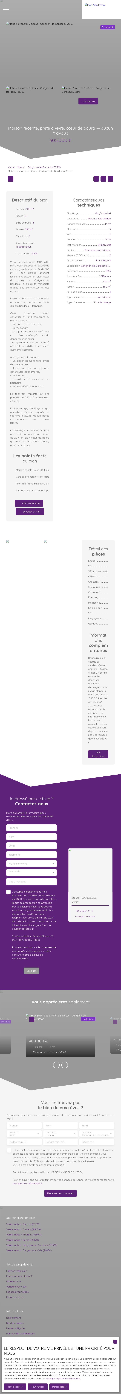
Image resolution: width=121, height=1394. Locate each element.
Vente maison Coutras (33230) (23, 1224)
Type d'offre (14, 1132)
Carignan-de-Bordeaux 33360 (44, 167)
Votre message (17, 881)
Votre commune (18, 863)
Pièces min (88, 1141)
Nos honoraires (15, 1322)
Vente (11, 167)
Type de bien (51, 1132)
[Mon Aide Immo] (101, 9)
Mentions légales (15, 1328)
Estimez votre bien (16, 1270)
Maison (21, 167)
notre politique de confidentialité (63, 1378)
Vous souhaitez (14, 871)
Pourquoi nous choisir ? (19, 1276)
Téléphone (14, 854)
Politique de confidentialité (20, 1333)
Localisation (86, 1132)
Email (12, 845)
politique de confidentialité (27, 1183)
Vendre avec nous (16, 1286)
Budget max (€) (18, 1141)
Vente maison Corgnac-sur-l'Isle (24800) (29, 1250)
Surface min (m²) (55, 1141)
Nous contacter (14, 1297)
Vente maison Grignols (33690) (23, 1234)
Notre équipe (13, 1281)
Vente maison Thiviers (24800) (23, 1229)
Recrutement (13, 1317)
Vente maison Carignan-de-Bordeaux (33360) (32, 1245)
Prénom (13, 827)
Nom (11, 836)
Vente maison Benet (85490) (22, 1239)
